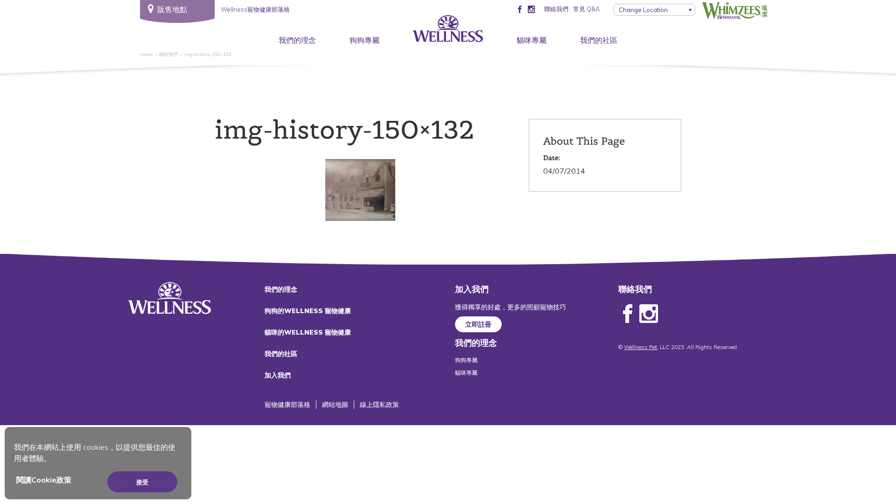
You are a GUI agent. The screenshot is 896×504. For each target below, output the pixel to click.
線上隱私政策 (379, 404)
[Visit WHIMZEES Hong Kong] (735, 10)
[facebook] (519, 9)
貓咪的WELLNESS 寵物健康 (308, 332)
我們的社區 (598, 40)
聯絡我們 (556, 9)
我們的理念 (297, 40)
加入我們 (278, 375)
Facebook (627, 314)
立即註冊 (478, 324)
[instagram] (531, 9)
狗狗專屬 (364, 40)
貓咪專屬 (531, 40)
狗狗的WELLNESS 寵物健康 (308, 311)
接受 (142, 482)
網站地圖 (335, 404)
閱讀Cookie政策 (43, 479)
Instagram (648, 314)
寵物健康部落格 (287, 404)
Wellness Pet (640, 346)
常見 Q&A (586, 9)
